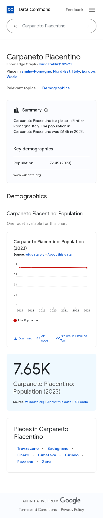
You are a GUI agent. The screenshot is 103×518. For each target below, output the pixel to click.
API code (44, 338)
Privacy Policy (72, 509)
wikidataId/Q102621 (55, 64)
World (12, 76)
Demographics (56, 87)
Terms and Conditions (38, 509)
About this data (60, 254)
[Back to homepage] (10, 9)
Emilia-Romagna (36, 71)
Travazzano (28, 448)
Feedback (74, 9)
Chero (23, 455)
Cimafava (47, 455)
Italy (76, 71)
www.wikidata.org (27, 175)
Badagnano (58, 448)
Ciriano (72, 455)
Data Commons (34, 9)
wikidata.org (35, 254)
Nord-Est (61, 71)
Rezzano (25, 461)
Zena (46, 461)
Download (25, 338)
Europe (88, 71)
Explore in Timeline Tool (73, 338)
